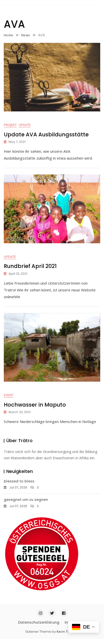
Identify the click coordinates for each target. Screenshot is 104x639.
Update (25, 125)
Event (8, 395)
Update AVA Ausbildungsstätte (46, 134)
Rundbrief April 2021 (30, 266)
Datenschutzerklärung (38, 622)
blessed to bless (19, 481)
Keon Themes (68, 631)
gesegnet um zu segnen (26, 499)
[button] (96, 4)
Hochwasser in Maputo (35, 404)
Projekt (10, 125)
